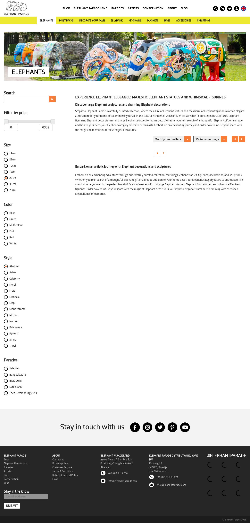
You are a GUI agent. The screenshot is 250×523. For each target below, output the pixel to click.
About (172, 8)
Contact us (58, 459)
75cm (12, 190)
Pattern (13, 333)
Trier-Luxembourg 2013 (23, 393)
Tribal (12, 345)
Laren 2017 (15, 386)
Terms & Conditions (62, 471)
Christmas (203, 20)
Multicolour (16, 225)
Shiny (12, 339)
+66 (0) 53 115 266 (117, 473)
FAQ (6, 475)
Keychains (135, 20)
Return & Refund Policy (65, 475)
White (12, 243)
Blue (12, 213)
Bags (167, 20)
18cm (12, 153)
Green (12, 219)
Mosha (13, 315)
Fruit (12, 290)
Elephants (46, 20)
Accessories (183, 20)
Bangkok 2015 (17, 374)
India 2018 (15, 380)
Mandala (14, 297)
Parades (117, 8)
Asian (12, 272)
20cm (12, 178)
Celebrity (14, 278)
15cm (12, 171)
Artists (133, 8)
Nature (13, 321)
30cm (12, 184)
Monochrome (17, 309)
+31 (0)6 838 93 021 (167, 477)
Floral (12, 284)
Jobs (6, 483)
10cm (12, 165)
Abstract (14, 266)
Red (11, 237)
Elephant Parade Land (90, 8)
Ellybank (117, 20)
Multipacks (66, 20)
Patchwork (15, 327)
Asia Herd (15, 368)
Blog (184, 8)
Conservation (153, 8)
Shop (66, 8)
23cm (12, 159)
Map (12, 303)
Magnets (152, 20)
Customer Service (62, 467)
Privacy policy (60, 463)
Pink (11, 231)
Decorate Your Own (92, 20)
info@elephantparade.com (122, 481)
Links (55, 479)
